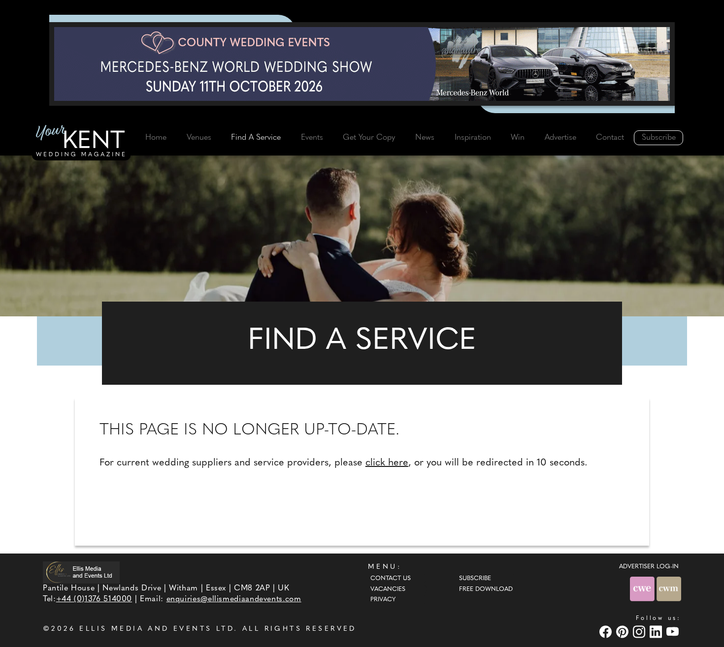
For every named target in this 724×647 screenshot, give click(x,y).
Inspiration (473, 138)
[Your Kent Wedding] (81, 142)
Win (518, 138)
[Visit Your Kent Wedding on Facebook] (606, 632)
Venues (199, 138)
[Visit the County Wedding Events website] (643, 588)
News (424, 138)
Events (312, 138)
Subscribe (659, 138)
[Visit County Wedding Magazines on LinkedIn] (657, 632)
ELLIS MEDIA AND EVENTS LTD (156, 629)
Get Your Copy (369, 138)
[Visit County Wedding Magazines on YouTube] (673, 632)
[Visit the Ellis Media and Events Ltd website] (81, 572)
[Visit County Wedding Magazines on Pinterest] (623, 632)
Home (155, 138)
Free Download (486, 589)
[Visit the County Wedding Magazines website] (669, 588)
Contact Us (390, 579)
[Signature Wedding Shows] (362, 64)
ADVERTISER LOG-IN (649, 567)
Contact (610, 138)
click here (386, 463)
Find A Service (256, 138)
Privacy (382, 600)
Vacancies (387, 589)
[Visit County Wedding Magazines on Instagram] (640, 632)
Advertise (560, 138)
